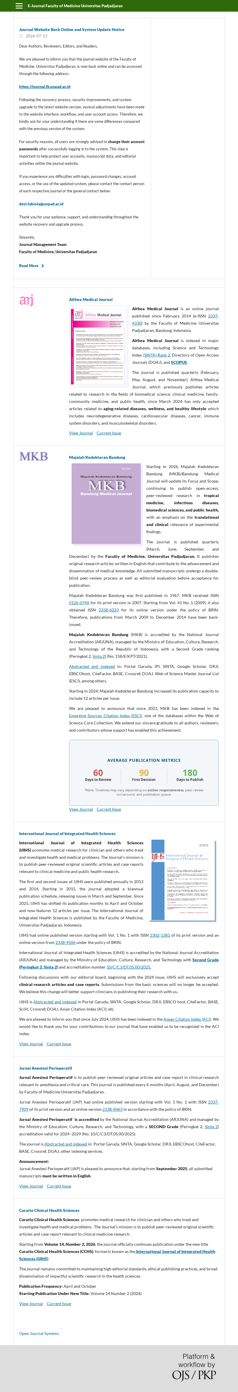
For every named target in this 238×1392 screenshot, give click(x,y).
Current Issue (109, 432)
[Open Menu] (19, 6)
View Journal (81, 432)
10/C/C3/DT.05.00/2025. (129, 966)
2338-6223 (109, 609)
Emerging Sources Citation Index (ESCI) (105, 715)
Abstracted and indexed (92, 666)
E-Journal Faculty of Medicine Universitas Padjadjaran (75, 5)
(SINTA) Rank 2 (156, 354)
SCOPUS (179, 362)
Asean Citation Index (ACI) (187, 1019)
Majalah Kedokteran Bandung (97, 457)
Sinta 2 (99, 656)
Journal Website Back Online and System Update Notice (72, 29)
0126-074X (79, 602)
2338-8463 (112, 1109)
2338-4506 (65, 942)
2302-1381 (160, 935)
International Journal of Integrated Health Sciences (67, 833)
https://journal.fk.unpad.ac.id (45, 86)
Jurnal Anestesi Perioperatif (45, 1068)
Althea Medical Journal (91, 299)
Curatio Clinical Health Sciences (49, 1210)
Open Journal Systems (39, 1333)
